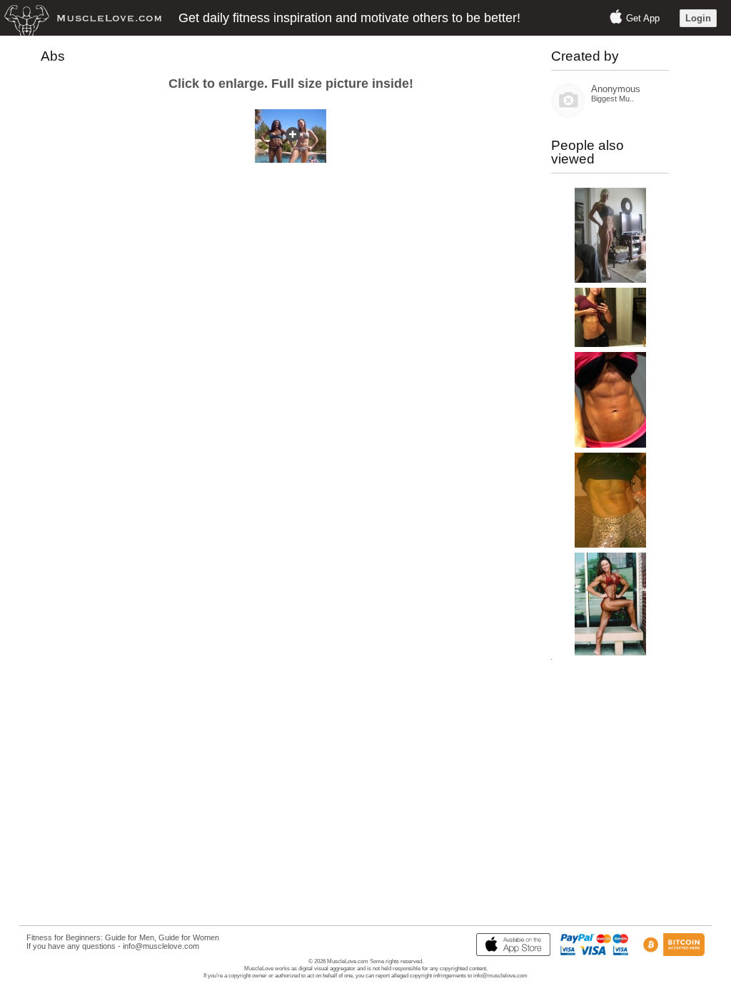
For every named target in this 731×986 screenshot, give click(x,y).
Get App (643, 18)
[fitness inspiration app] (509, 953)
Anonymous (615, 89)
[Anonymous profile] (568, 114)
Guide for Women (188, 937)
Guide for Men (129, 937)
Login (698, 18)
